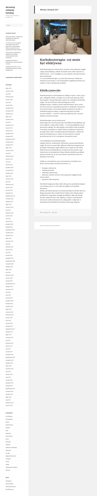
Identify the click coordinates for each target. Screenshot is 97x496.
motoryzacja (9, 436)
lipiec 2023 (9, 176)
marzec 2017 (9, 346)
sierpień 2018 (9, 306)
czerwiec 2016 (9, 369)
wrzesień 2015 (9, 391)
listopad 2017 (9, 326)
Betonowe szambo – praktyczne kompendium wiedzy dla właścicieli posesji (14, 38)
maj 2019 (8, 292)
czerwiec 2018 (9, 312)
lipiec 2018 (9, 309)
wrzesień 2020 (9, 264)
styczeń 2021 (9, 255)
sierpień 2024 (9, 145)
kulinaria (8, 433)
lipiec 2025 (9, 116)
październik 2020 (10, 261)
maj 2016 (8, 371)
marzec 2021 (9, 250)
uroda (7, 461)
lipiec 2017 (9, 334)
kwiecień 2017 (9, 343)
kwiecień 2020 (9, 275)
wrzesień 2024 (9, 142)
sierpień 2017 (9, 332)
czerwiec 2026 (9, 91)
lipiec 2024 (9, 148)
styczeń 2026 (9, 105)
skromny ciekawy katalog (10, 10)
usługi (7, 464)
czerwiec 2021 (9, 241)
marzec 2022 (9, 216)
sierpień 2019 (9, 286)
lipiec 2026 (9, 88)
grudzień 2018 (9, 301)
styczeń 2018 (9, 323)
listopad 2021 (9, 227)
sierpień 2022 (9, 201)
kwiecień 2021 (9, 247)
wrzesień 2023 (9, 170)
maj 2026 (8, 94)
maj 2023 (8, 182)
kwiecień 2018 (9, 315)
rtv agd (7, 453)
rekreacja (8, 450)
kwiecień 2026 (9, 97)
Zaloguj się (8, 481)
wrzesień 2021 (9, 232)
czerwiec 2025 (9, 119)
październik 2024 (10, 139)
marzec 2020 (9, 278)
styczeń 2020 (9, 281)
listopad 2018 (9, 303)
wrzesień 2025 (9, 111)
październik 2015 (10, 388)
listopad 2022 (9, 193)
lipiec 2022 (9, 204)
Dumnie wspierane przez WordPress (49, 225)
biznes (7, 422)
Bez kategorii (9, 419)
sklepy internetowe (11, 456)
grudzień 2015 (9, 383)
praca (7, 439)
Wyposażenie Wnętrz (11, 467)
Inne (7, 430)
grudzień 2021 (9, 224)
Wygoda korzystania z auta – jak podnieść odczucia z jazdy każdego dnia (14, 68)
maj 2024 (8, 153)
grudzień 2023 (9, 167)
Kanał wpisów (9, 484)
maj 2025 (8, 122)
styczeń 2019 (9, 298)
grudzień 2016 (9, 354)
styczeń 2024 (9, 165)
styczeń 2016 (9, 380)
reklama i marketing (11, 447)
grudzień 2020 (9, 258)
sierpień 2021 (9, 235)
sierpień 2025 (9, 114)
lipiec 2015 (9, 397)
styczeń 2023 (9, 190)
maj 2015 (8, 400)
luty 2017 (8, 349)
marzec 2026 (9, 99)
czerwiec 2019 (9, 289)
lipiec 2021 (9, 238)
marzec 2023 (9, 187)
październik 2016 (10, 357)
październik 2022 (10, 196)
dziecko (8, 428)
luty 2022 (8, 218)
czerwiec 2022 (9, 207)
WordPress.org (10, 489)
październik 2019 (10, 284)
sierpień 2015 (9, 394)
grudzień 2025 (9, 108)
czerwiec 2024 (9, 150)
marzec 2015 (9, 405)
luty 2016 (8, 377)
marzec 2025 (9, 128)
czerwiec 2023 (9, 179)
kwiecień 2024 (9, 156)
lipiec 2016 (9, 366)
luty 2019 (8, 295)
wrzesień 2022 (9, 199)
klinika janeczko (50, 90)
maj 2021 (8, 244)
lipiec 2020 (9, 269)
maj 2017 (8, 340)
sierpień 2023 (9, 173)
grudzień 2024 (9, 133)
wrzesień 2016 (9, 360)
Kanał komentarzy (11, 486)
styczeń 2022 (9, 221)
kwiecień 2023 (9, 184)
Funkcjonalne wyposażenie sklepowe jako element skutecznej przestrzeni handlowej (13, 55)
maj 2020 (8, 272)
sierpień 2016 (9, 363)
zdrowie (8, 470)
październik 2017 (10, 329)
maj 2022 (8, 210)
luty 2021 (8, 252)
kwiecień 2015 (9, 403)
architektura (9, 416)
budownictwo (9, 425)
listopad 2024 (9, 136)
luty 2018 (8, 320)
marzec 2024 (9, 159)
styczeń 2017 (9, 352)
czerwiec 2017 (9, 337)
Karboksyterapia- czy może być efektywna (60, 61)
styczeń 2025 (9, 131)
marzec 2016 (9, 374)
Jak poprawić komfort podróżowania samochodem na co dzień (14, 62)
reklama (8, 444)
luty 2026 (8, 102)
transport (8, 459)
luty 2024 (8, 162)
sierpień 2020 (9, 267)
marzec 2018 (9, 317)
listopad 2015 (9, 386)
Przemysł (8, 442)
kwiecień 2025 (9, 125)
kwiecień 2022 (9, 213)
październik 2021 (10, 230)
